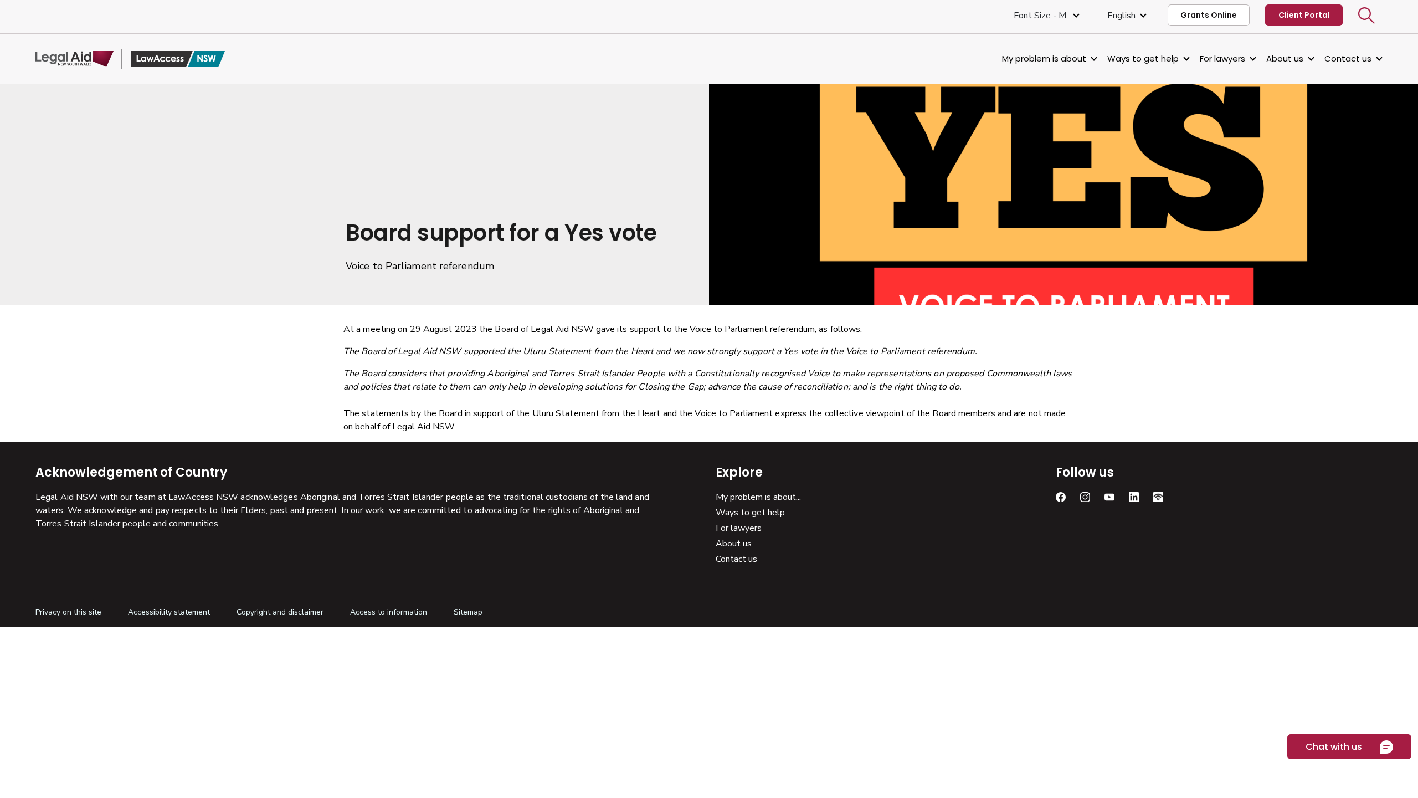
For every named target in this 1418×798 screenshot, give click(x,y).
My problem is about (1044, 58)
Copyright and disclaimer (280, 612)
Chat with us (1334, 746)
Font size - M (1041, 15)
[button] (1366, 15)
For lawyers (1222, 58)
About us (1284, 58)
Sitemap (468, 612)
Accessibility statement (169, 612)
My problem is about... (758, 497)
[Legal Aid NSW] (130, 59)
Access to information (388, 612)
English (1121, 15)
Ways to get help (1143, 58)
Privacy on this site (68, 612)
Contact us (1347, 58)
